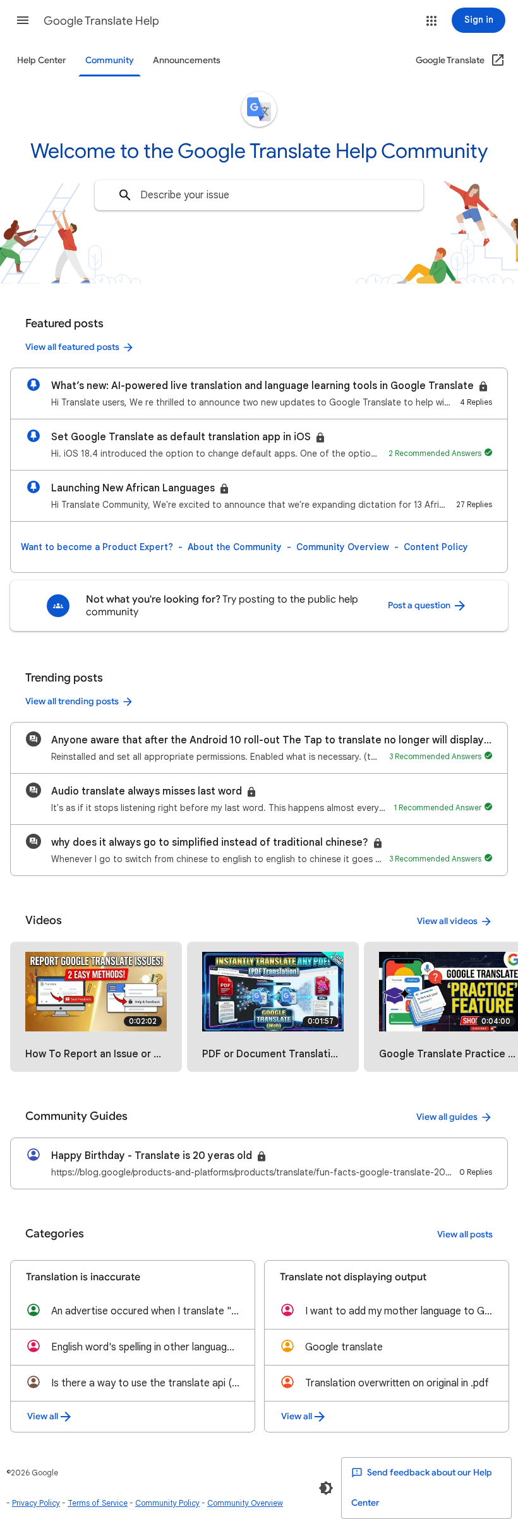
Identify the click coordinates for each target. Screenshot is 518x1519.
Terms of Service (98, 1503)
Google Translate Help (101, 21)
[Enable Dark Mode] (326, 1488)
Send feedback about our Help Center (421, 1487)
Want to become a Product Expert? (97, 547)
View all (42, 1416)
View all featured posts (72, 347)
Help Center (41, 60)
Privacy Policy (36, 1503)
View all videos (447, 921)
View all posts (465, 1234)
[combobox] (259, 195)
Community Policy (167, 1503)
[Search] (125, 195)
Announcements (186, 60)
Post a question (420, 605)
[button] (23, 20)
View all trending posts (72, 701)
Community (109, 60)
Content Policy (436, 547)
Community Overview (342, 547)
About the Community (235, 547)
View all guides (447, 1117)
